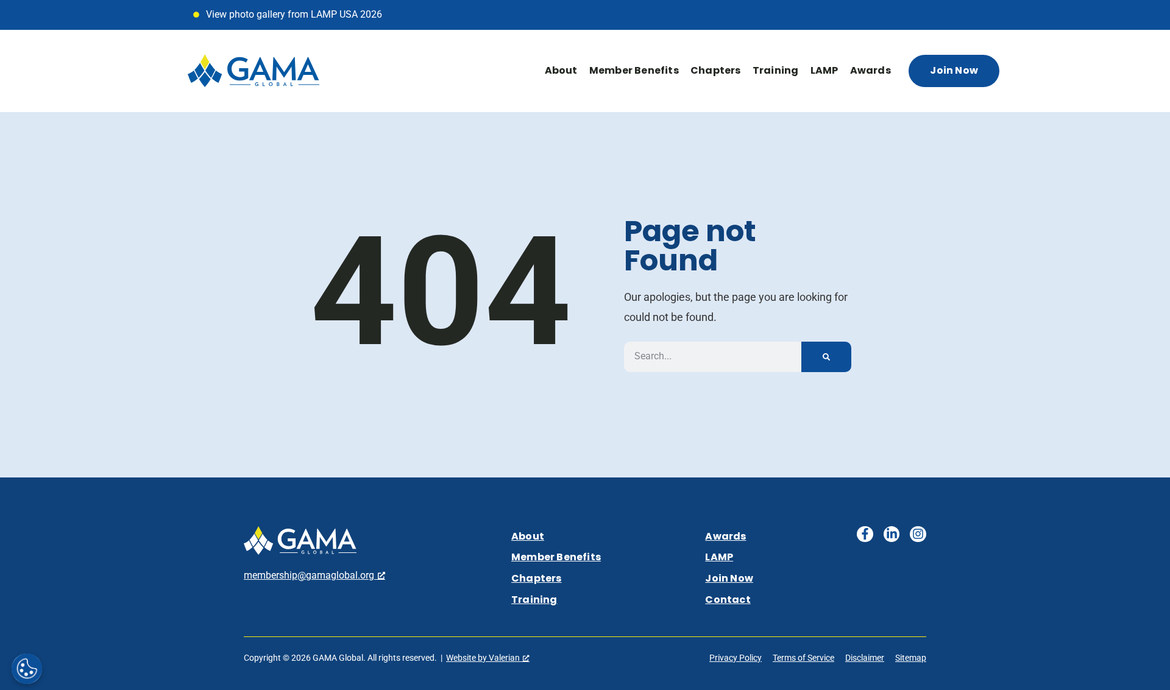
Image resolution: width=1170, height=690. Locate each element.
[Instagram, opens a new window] (918, 534)
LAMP (824, 70)
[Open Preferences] (27, 668)
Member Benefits (634, 70)
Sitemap (910, 658)
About (561, 70)
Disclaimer (864, 658)
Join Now (729, 578)
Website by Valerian (483, 658)
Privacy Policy (735, 658)
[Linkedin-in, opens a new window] (892, 534)
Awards (870, 70)
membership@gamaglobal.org (309, 575)
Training (776, 70)
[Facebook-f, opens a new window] (865, 534)
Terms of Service (803, 658)
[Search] (826, 357)
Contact (727, 600)
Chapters (715, 70)
